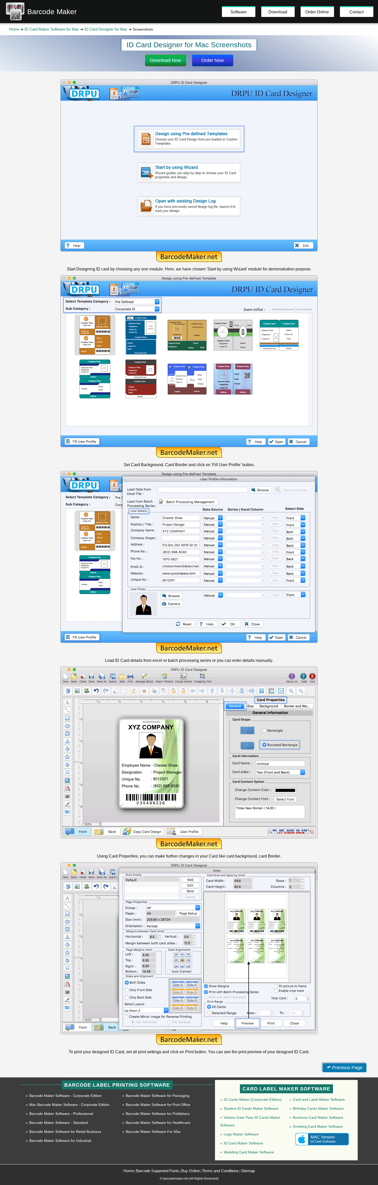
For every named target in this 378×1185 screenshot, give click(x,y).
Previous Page (344, 1067)
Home (14, 29)
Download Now (165, 60)
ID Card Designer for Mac (106, 29)
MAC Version (323, 1139)
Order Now (212, 60)
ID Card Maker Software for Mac (51, 29)
